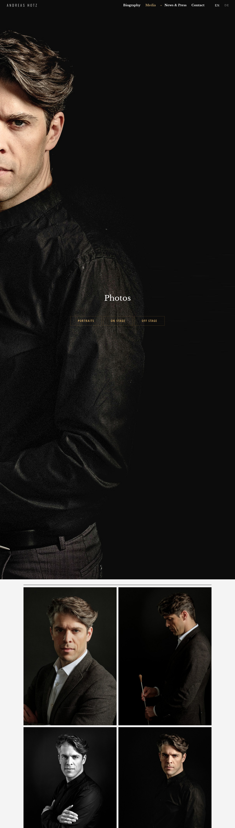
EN (217, 5)
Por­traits (86, 321)
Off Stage (149, 321)
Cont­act (198, 5)
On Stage (118, 321)
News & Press (175, 5)
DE (227, 5)
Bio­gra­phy (131, 5)
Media (150, 5)
